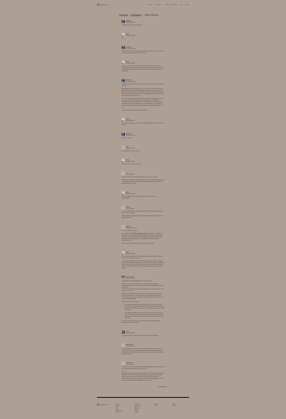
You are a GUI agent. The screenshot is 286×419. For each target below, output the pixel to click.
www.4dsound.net (142, 233)
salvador (128, 226)
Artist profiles (138, 405)
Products (149, 4)
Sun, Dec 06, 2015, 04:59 (130, 48)
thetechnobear (130, 276)
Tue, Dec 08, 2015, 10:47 (130, 135)
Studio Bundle (119, 410)
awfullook (128, 20)
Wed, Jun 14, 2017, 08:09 (130, 253)
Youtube (155, 405)
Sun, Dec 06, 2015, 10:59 (130, 63)
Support (136, 410)
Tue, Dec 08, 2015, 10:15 (130, 120)
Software (136, 15)
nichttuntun (129, 362)
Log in (181, 4)
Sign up (187, 4)
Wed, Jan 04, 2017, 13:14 (130, 148)
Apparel (117, 412)
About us (167, 4)
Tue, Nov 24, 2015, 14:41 (130, 22)
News (136, 406)
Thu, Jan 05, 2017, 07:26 (130, 161)
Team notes (137, 408)
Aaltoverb (118, 405)
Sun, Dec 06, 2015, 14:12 (130, 81)
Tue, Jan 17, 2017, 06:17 (130, 208)
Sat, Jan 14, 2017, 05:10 (130, 174)
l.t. (126, 172)
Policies (136, 412)
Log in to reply (163, 386)
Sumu (117, 409)
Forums (123, 15)
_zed (127, 331)
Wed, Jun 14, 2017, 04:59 (130, 227)
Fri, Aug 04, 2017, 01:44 (130, 364)
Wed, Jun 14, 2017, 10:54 (130, 278)
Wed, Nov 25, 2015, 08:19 (130, 35)
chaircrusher (129, 344)
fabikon (128, 207)
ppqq (127, 146)
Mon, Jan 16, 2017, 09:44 (130, 193)
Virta (117, 408)
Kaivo (117, 406)
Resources (158, 4)
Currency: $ (174, 4)
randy (127, 33)
